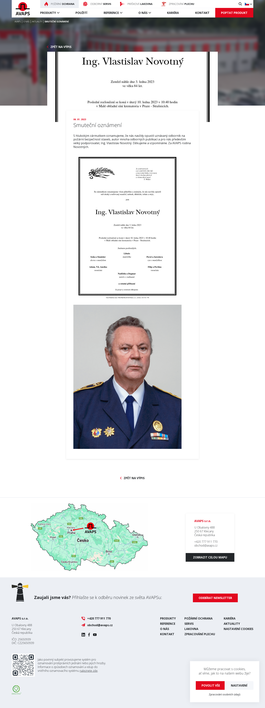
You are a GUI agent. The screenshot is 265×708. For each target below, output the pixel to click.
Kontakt (202, 12)
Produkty (48, 12)
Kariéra (173, 12)
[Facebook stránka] (89, 634)
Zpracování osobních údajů (224, 694)
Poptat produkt (234, 13)
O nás (142, 12)
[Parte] (132, 87)
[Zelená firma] (16, 693)
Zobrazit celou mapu (210, 557)
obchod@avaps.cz (205, 545)
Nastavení (239, 685)
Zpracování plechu (199, 634)
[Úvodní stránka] (23, 8)
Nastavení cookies (238, 629)
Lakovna (191, 629)
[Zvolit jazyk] (248, 4)
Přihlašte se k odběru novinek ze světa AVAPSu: (98, 597)
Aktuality (232, 624)
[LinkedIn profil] (83, 634)
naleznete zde (89, 671)
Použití (81, 12)
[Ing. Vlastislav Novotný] (127, 447)
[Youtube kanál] (95, 634)
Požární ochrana (198, 618)
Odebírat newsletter (215, 598)
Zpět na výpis (60, 47)
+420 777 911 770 (206, 542)
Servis (189, 624)
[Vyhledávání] (240, 4)
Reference (111, 12)
